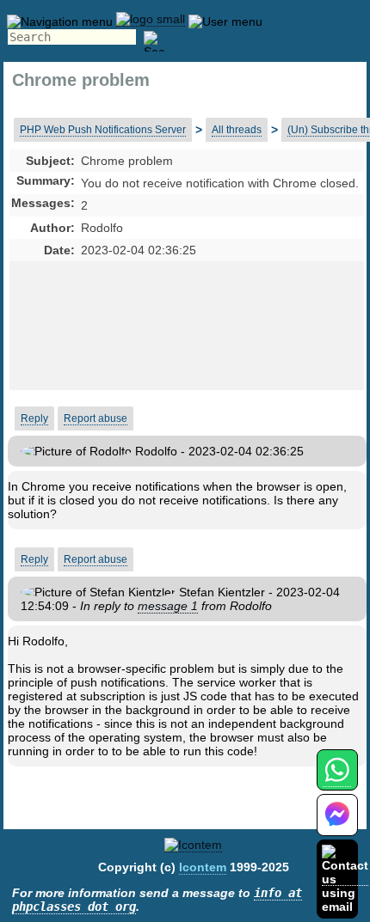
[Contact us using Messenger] (337, 825)
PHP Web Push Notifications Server (103, 130)
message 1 (168, 606)
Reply (34, 418)
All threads (237, 130)
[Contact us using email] (345, 878)
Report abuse (95, 418)
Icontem (202, 867)
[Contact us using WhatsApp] (337, 779)
